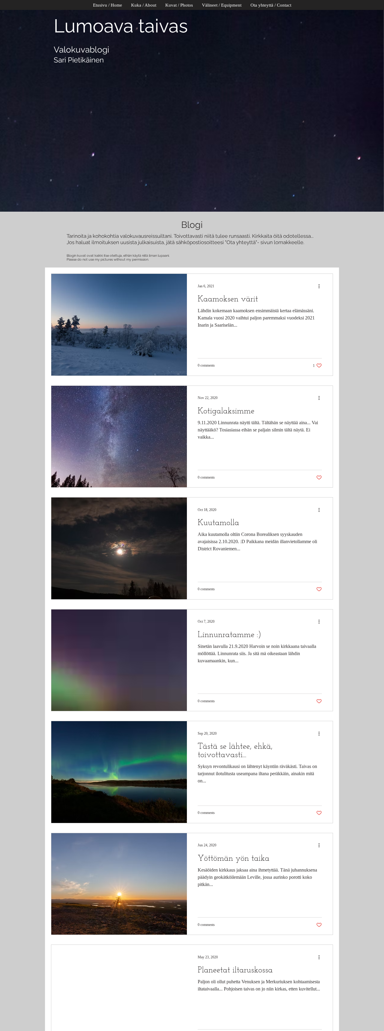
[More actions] (321, 286)
